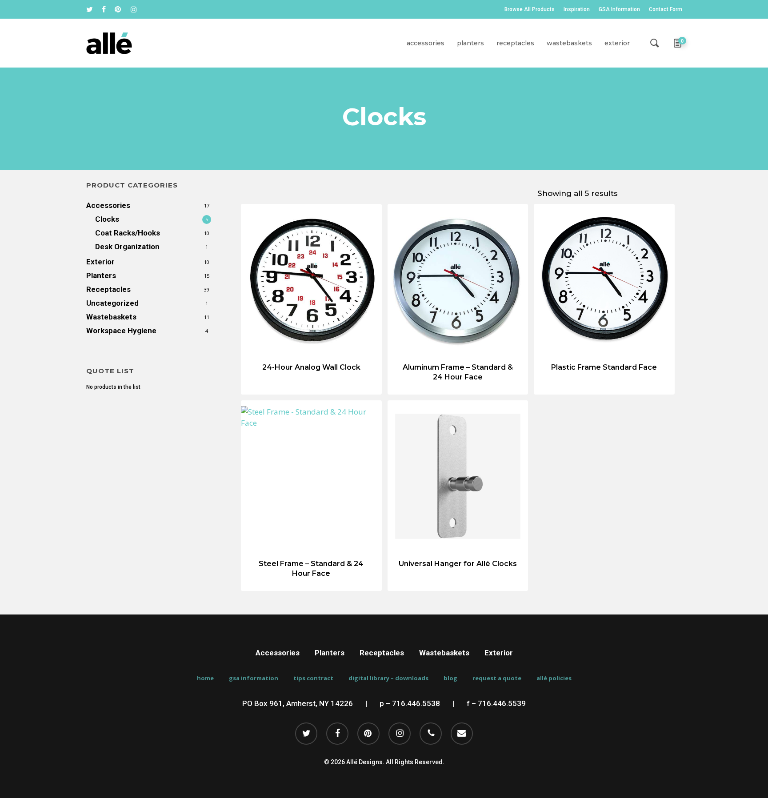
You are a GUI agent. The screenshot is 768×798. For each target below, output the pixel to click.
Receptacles (108, 289)
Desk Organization (127, 246)
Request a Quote (496, 678)
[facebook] (104, 9)
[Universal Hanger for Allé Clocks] (458, 476)
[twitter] (89, 9)
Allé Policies (554, 678)
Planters (101, 275)
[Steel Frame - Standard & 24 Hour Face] (311, 476)
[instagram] (133, 9)
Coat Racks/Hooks (127, 232)
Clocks (107, 219)
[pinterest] (118, 9)
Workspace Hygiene (121, 330)
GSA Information (253, 678)
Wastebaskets (111, 316)
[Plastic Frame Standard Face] (604, 280)
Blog (450, 678)
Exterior (100, 261)
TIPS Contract (313, 678)
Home (205, 678)
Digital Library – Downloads (388, 678)
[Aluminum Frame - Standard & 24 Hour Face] (458, 280)
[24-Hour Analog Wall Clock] (311, 280)
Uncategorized (112, 303)
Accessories (108, 205)
